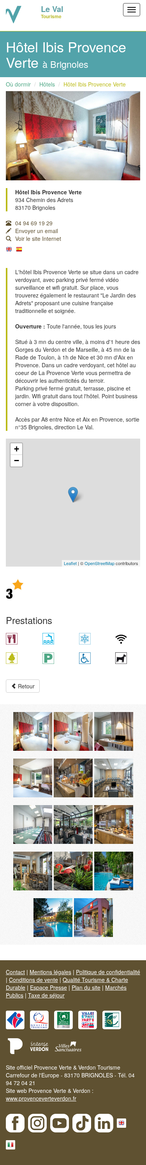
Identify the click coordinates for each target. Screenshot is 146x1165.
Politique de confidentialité (108, 972)
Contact (15, 972)
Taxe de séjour (46, 995)
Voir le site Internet (38, 238)
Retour (25, 686)
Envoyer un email (36, 231)
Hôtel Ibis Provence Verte (94, 84)
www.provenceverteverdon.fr (41, 1098)
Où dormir (18, 84)
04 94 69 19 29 (34, 223)
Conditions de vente (33, 980)
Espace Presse (48, 987)
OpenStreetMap (99, 563)
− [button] (16, 460)
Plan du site (86, 987)
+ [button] (16, 449)
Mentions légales (50, 972)
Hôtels (47, 84)
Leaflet (70, 563)
